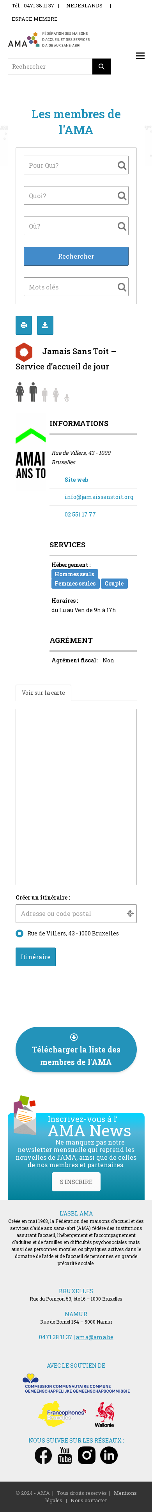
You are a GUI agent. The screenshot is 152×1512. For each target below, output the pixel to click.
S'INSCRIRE (76, 1181)
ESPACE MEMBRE (35, 18)
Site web (76, 479)
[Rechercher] (101, 67)
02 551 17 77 (80, 514)
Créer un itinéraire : (43, 897)
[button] (140, 55)
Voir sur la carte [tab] (43, 692)
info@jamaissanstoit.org (99, 496)
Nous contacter (89, 1500)
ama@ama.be (94, 1337)
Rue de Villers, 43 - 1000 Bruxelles (73, 933)
